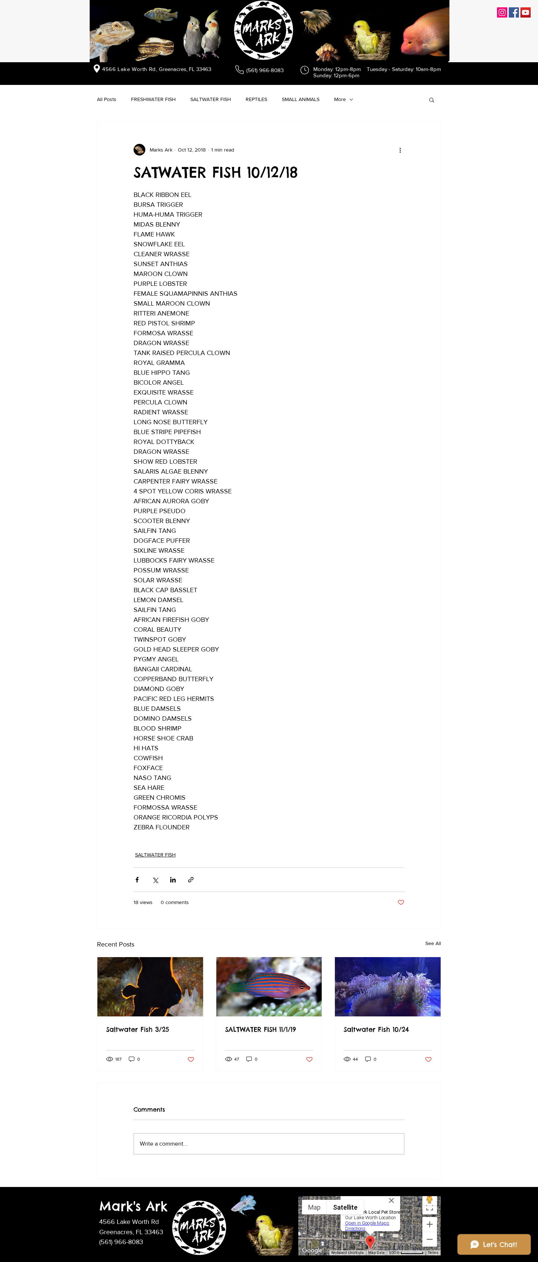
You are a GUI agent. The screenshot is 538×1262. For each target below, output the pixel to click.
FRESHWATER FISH (153, 99)
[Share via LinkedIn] (172, 879)
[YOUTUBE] (525, 12)
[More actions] (400, 149)
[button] (431, 99)
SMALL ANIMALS (301, 99)
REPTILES (256, 99)
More (340, 99)
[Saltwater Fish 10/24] (388, 986)
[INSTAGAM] (502, 12)
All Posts (106, 99)
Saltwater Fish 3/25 (137, 1029)
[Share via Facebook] (137, 879)
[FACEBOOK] (514, 12)
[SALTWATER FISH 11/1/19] (269, 986)
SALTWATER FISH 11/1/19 (260, 1029)
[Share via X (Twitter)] (155, 879)
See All (433, 943)
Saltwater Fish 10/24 (376, 1029)
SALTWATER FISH (210, 99)
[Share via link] (190, 879)
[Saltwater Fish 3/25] (150, 986)
